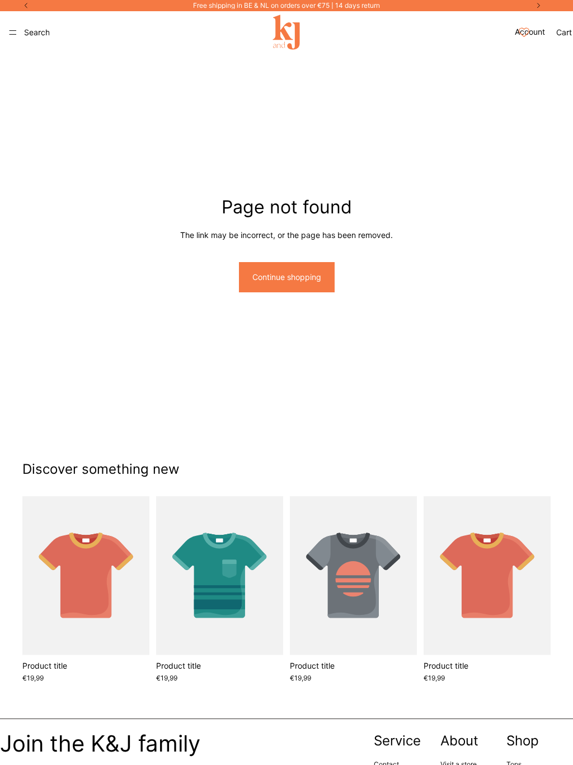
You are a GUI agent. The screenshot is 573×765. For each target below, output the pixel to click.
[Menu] (13, 32)
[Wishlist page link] (524, 32)
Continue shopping (286, 277)
